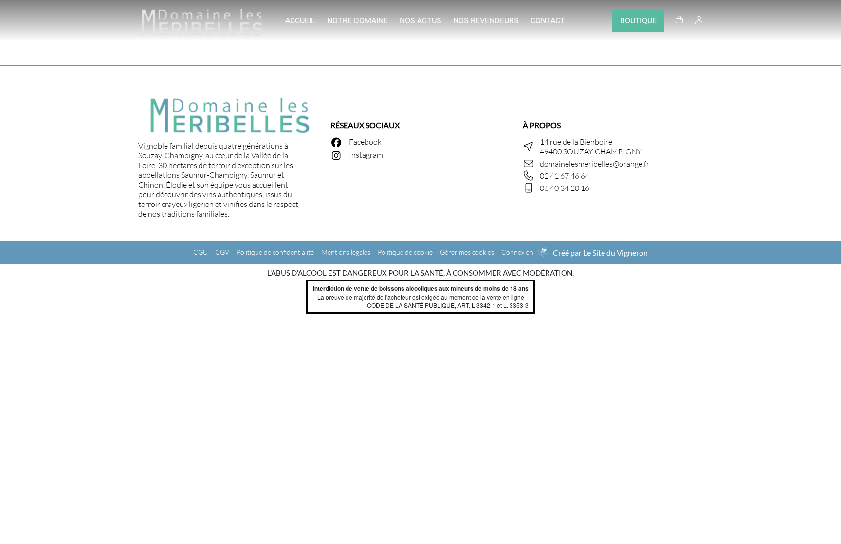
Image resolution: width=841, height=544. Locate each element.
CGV (222, 252)
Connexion (517, 252)
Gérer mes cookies (467, 252)
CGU (200, 252)
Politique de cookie (405, 252)
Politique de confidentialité (275, 252)
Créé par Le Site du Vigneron (600, 252)
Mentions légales (345, 252)
